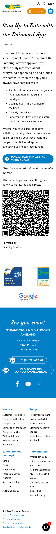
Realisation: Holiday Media (16, 527)
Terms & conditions (13, 515)
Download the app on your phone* (28, 159)
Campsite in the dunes (14, 419)
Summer (6, 486)
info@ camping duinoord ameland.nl (31, 370)
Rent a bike (35, 465)
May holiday (8, 469)
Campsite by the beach (14, 427)
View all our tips (38, 495)
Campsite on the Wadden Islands (11, 434)
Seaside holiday (37, 423)
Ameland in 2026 (38, 456)
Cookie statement (12, 523)
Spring (5, 460)
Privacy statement (12, 519)
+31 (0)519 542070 (31, 360)
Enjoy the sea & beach (41, 461)
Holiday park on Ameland (10, 442)
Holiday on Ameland (40, 414)
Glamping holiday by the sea (40, 429)
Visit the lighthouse (40, 469)
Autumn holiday (10, 490)
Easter (5, 465)
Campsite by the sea (12, 423)
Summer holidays (11, 482)
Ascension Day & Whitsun (11, 475)
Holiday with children (40, 419)
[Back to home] (12, 8)
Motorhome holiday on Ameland (41, 438)
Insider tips (35, 490)
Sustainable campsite (13, 414)
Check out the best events (39, 484)
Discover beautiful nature (39, 476)
